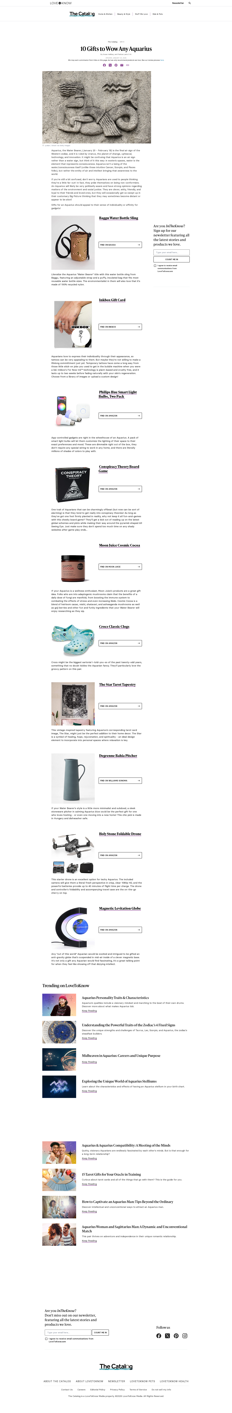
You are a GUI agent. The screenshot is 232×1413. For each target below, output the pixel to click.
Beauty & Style (123, 14)
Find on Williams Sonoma (113, 780)
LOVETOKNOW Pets (142, 1381)
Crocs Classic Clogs (114, 626)
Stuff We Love (141, 14)
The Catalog (112, 42)
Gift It (122, 42)
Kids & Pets (158, 14)
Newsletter (178, 3)
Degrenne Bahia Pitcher (118, 755)
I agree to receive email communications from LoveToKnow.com (167, 268)
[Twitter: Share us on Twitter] (110, 65)
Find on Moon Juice (110, 567)
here (162, 60)
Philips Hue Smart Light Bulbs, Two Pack (118, 394)
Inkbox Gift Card (112, 300)
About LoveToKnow (89, 1381)
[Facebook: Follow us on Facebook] (158, 1335)
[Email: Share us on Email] (122, 65)
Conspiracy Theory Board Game (119, 468)
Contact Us (67, 1389)
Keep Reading (89, 1010)
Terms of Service (138, 1389)
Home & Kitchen (105, 14)
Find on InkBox (108, 327)
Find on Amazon (108, 416)
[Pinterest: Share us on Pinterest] (116, 65)
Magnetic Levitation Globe (120, 908)
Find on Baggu (108, 245)
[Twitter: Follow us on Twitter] (167, 1335)
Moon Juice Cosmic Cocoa (119, 545)
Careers (81, 1389)
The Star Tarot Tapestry (117, 684)
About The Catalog (57, 1381)
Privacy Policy (117, 1389)
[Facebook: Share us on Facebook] (104, 65)
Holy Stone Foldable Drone (120, 833)
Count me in (171, 259)
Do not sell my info (161, 1389)
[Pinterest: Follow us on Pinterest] (176, 1335)
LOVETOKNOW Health (174, 1381)
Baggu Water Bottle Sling (118, 218)
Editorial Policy (97, 1389)
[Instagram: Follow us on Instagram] (184, 1335)
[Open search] (189, 3)
